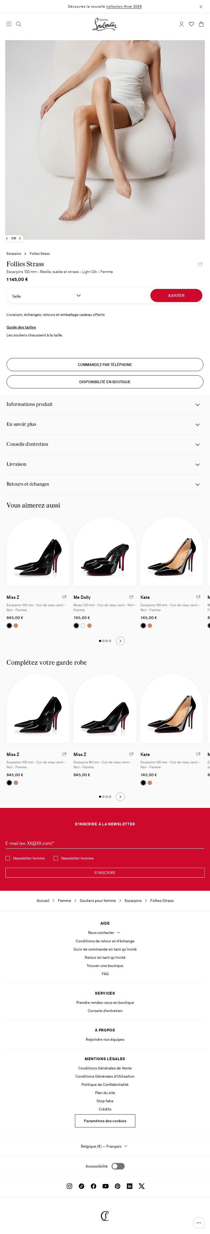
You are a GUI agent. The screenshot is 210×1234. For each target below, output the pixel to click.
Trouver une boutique (105, 965)
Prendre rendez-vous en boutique (105, 1002)
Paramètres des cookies (105, 1121)
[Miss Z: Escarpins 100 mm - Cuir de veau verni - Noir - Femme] (38, 551)
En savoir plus (21, 424)
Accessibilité (97, 1166)
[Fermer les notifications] (201, 6)
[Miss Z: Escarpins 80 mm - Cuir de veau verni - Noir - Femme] (105, 708)
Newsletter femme (29, 858)
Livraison (17, 464)
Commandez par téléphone (105, 364)
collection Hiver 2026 (124, 6)
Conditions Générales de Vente (105, 1068)
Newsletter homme (77, 858)
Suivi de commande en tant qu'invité (105, 949)
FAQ (105, 974)
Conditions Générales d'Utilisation (105, 1076)
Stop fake (105, 1101)
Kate (145, 597)
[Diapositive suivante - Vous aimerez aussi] (120, 641)
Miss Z (13, 597)
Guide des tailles (21, 327)
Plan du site (105, 1093)
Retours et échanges (28, 484)
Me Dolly (82, 597)
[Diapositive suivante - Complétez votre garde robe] (120, 796)
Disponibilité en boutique (105, 382)
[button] (199, 1223)
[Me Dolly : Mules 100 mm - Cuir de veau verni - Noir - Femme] (105, 551)
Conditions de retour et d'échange (105, 941)
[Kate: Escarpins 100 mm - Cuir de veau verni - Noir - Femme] (172, 551)
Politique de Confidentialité (105, 1084)
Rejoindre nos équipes (105, 1039)
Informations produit (29, 404)
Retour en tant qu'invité (105, 957)
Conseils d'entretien (27, 444)
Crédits (105, 1109)
